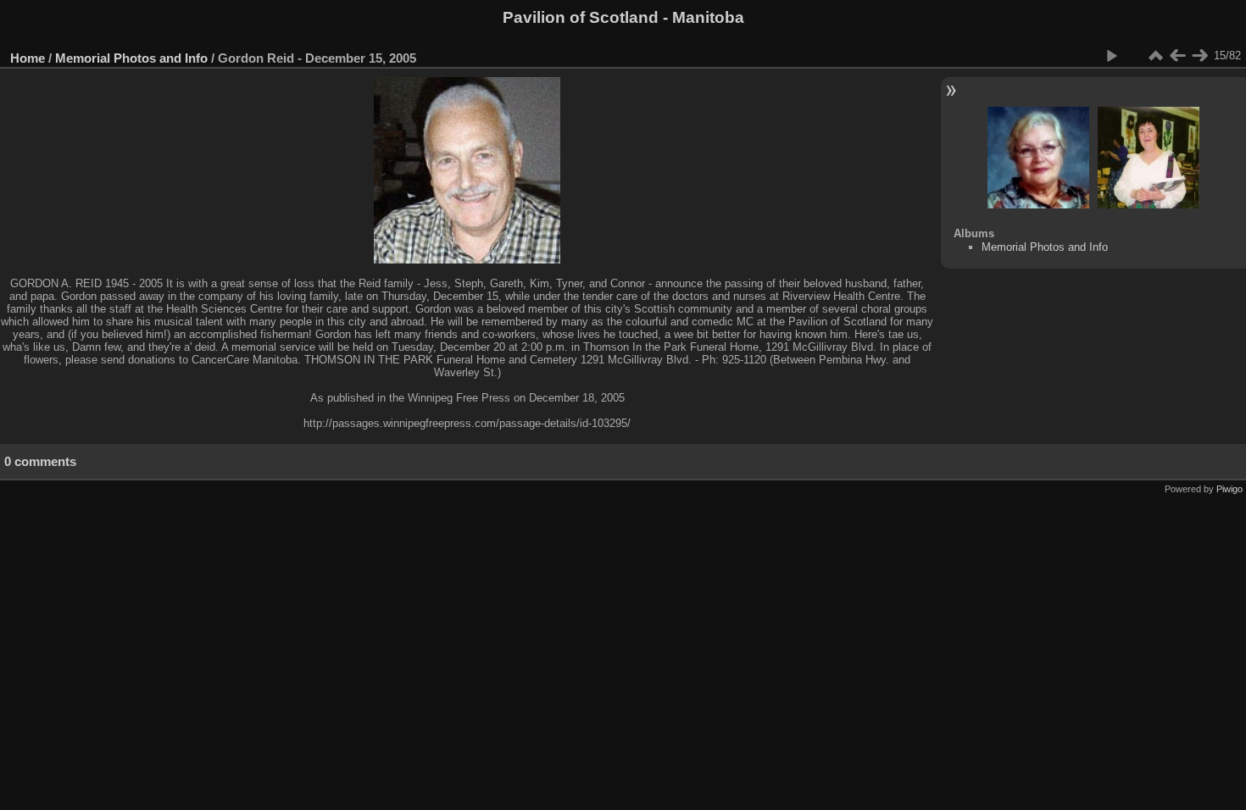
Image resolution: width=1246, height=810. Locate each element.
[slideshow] (1111, 56)
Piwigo (1229, 489)
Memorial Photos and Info (131, 58)
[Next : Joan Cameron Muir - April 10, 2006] (1199, 56)
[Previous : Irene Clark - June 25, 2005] (1177, 56)
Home (27, 58)
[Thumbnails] (1155, 56)
